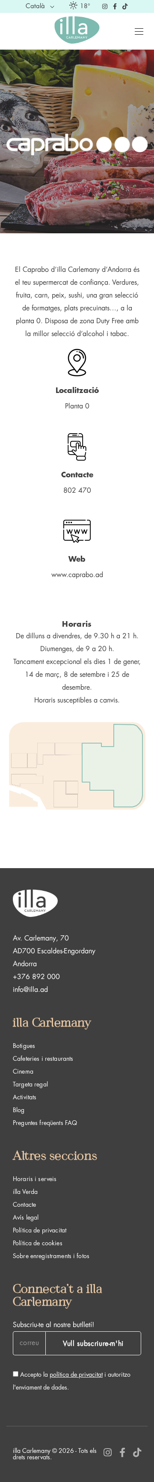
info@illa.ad (30, 989)
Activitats (24, 1097)
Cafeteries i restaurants (43, 1059)
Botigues (24, 1046)
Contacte (24, 1205)
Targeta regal (30, 1084)
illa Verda (25, 1192)
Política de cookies (37, 1243)
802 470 (77, 490)
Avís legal (25, 1217)
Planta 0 (77, 406)
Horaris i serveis (34, 1179)
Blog (19, 1110)
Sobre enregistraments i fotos (51, 1256)
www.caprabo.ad (77, 574)
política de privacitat (76, 1375)
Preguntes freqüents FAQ (45, 1123)
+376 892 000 (36, 976)
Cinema (23, 1071)
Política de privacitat (39, 1230)
